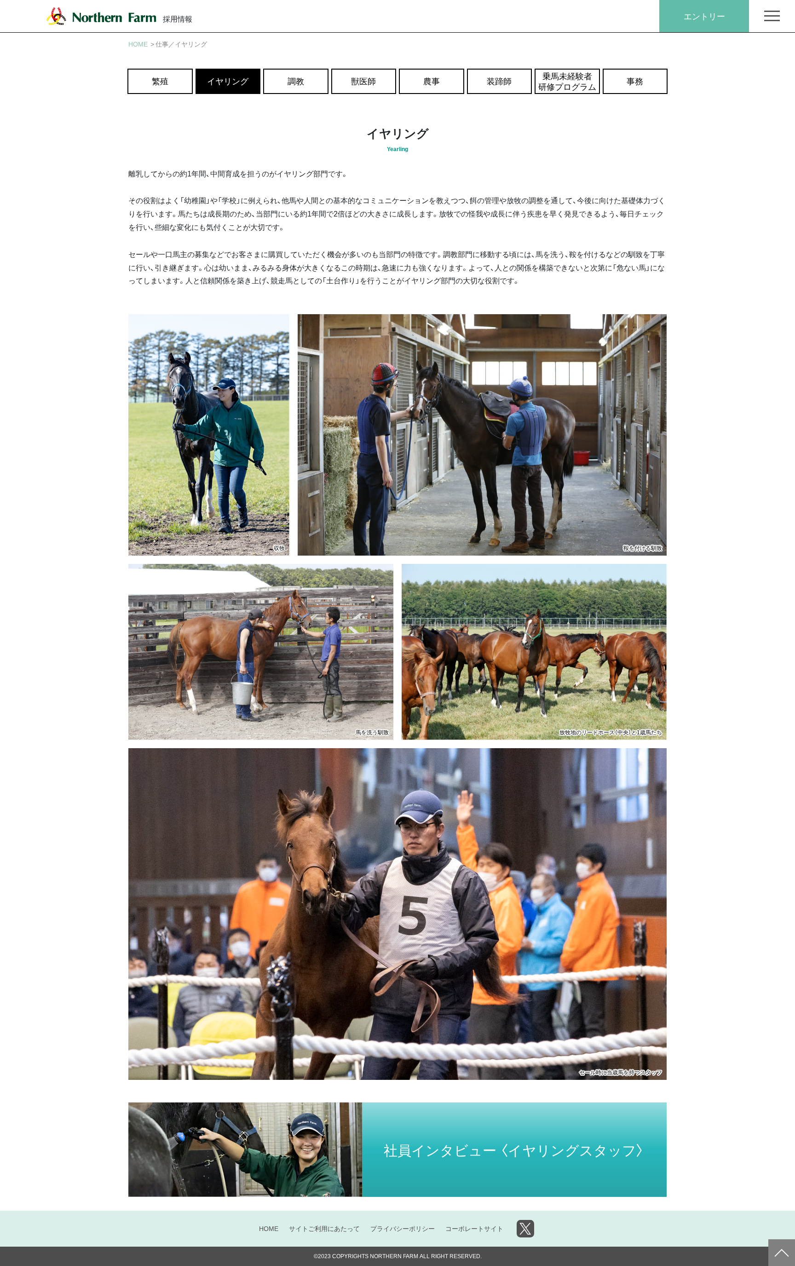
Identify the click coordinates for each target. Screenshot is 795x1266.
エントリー (704, 16)
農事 (431, 81)
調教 (296, 81)
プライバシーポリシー (402, 1228)
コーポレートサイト (474, 1228)
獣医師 (363, 81)
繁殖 (160, 81)
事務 (635, 81)
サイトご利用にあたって (324, 1228)
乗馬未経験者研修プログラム (567, 81)
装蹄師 (499, 81)
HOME (268, 1228)
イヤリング (227, 81)
